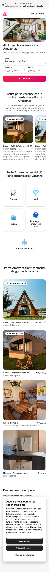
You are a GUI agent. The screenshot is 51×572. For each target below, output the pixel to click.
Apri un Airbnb (37, 13)
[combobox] (24, 61)
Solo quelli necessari (24, 548)
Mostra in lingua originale (32, 6)
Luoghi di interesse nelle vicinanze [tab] (17, 495)
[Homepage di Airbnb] (5, 14)
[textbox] (13, 70)
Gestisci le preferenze (24, 555)
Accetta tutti (24, 541)
